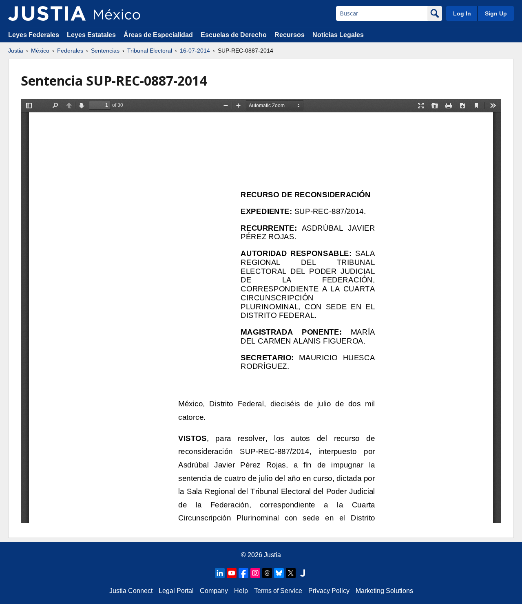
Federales (70, 50)
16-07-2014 (195, 50)
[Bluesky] (279, 573)
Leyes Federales (33, 34)
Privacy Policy (328, 590)
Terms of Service (278, 590)
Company (214, 590)
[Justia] (47, 13)
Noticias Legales (338, 34)
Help (241, 590)
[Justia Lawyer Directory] (302, 573)
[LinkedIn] (220, 573)
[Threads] (267, 573)
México (40, 50)
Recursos (289, 34)
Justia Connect (131, 590)
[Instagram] (255, 573)
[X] (291, 573)
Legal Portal (176, 590)
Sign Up (496, 13)
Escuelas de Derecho (234, 34)
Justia (15, 50)
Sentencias (105, 50)
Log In (462, 13)
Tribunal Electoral (149, 50)
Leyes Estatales (91, 34)
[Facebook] (243, 573)
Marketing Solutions (384, 590)
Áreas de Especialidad (158, 34)
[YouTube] (232, 573)
